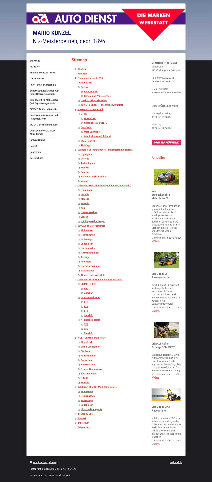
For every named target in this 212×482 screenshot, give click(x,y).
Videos (84, 181)
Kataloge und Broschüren (94, 176)
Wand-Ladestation (90, 346)
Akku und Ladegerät (91, 409)
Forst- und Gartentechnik (91, 109)
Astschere (86, 261)
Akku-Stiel (86, 342)
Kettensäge (87, 239)
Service (84, 87)
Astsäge (85, 257)
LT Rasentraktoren (90, 297)
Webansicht (176, 462)
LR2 (86, 288)
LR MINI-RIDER (88, 284)
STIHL (84, 113)
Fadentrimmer (88, 355)
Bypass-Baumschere (91, 369)
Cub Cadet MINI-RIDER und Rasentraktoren (100, 279)
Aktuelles (82, 73)
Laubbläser (87, 243)
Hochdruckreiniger (90, 266)
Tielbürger (86, 145)
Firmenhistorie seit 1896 (90, 78)
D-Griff (84, 378)
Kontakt (82, 418)
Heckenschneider (90, 252)
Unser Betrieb (85, 82)
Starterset (86, 351)
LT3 (86, 310)
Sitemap (53, 462)
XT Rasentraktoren (90, 319)
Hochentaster (88, 248)
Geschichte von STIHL (95, 122)
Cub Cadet (86, 127)
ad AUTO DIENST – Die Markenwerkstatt (102, 104)
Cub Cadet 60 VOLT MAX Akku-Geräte (97, 387)
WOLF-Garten (88, 140)
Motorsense (87, 230)
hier (157, 240)
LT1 (86, 301)
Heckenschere (88, 234)
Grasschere (86, 360)
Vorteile (85, 158)
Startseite (83, 69)
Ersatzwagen (91, 91)
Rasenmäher (87, 270)
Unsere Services (89, 212)
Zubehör (85, 172)
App (83, 207)
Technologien (88, 163)
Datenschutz (84, 427)
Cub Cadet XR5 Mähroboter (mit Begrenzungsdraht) (104, 185)
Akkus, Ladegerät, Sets (93, 275)
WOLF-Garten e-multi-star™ (92, 337)
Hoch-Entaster (88, 373)
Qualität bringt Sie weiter (94, 100)
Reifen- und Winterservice (97, 96)
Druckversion (40, 462)
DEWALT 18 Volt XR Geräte (91, 225)
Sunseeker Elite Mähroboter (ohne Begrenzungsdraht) (105, 149)
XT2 (86, 324)
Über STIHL (90, 118)
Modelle (85, 167)
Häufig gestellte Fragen (93, 221)
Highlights (86, 154)
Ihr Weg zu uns (85, 413)
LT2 (86, 306)
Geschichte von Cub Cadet (97, 136)
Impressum (83, 422)
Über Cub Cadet (92, 131)
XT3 (86, 328)
